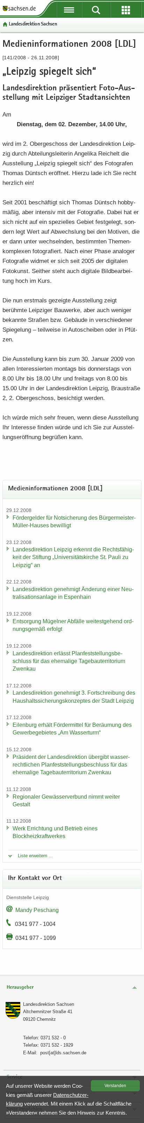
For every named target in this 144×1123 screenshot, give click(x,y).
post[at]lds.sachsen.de (63, 1052)
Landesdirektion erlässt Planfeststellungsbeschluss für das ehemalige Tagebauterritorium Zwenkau (69, 661)
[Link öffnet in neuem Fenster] (19, 10)
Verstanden (115, 1085)
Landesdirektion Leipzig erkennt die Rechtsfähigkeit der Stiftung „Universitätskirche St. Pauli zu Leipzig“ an (73, 557)
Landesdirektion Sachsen (33, 24)
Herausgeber (20, 987)
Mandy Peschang (37, 910)
